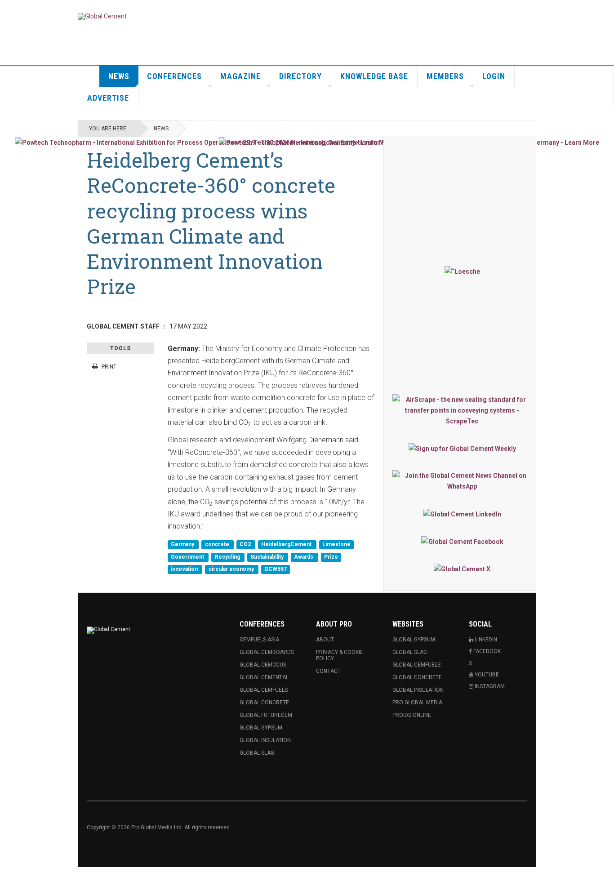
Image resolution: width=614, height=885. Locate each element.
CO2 (246, 545)
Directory (300, 76)
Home (89, 76)
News (118, 76)
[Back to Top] (9, 876)
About (325, 639)
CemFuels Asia (259, 639)
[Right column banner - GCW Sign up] (462, 448)
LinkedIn (485, 639)
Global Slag (257, 753)
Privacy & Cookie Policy (339, 655)
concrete (218, 545)
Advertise (108, 97)
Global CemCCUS (263, 665)
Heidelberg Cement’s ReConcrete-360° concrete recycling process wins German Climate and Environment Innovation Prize (211, 223)
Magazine (240, 76)
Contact (328, 671)
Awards (304, 557)
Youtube (486, 675)
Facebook (486, 651)
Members (445, 76)
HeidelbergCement (287, 545)
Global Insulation (265, 740)
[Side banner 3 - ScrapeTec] (462, 410)
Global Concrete (264, 702)
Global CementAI (263, 677)
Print (109, 367)
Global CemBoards (267, 652)
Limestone (336, 545)
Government (188, 557)
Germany (183, 545)
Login (493, 76)
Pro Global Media (417, 702)
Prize (331, 557)
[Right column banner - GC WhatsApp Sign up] (462, 481)
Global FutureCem (266, 715)
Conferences (174, 76)
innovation (185, 569)
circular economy (232, 569)
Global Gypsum (261, 728)
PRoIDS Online (411, 715)
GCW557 (275, 569)
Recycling (228, 557)
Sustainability (267, 557)
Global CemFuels (264, 690)
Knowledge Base (374, 76)
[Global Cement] (102, 16)
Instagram (489, 686)
